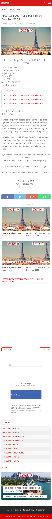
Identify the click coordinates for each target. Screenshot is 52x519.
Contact (18, 510)
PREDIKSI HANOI (11, 433)
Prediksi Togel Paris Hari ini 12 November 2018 (13, 268)
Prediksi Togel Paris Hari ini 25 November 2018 (24, 99)
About (9, 510)
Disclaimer (40, 510)
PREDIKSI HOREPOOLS (14, 441)
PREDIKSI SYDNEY (12, 457)
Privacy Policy (28, 510)
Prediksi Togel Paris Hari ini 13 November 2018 (13, 234)
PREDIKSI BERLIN (11, 428)
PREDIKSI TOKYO (11, 461)
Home (4, 467)
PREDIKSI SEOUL (11, 449)
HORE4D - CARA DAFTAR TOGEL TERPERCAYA (31, 516)
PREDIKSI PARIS (10, 445)
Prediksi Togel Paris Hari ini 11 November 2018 (38, 234)
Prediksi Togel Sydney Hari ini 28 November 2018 (22, 489)
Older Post (45, 349)
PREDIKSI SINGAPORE (13, 453)
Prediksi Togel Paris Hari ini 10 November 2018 (38, 268)
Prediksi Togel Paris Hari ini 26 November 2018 (24, 95)
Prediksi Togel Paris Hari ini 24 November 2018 (24, 103)
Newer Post (7, 349)
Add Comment (30, 24)
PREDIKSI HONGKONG (13, 437)
